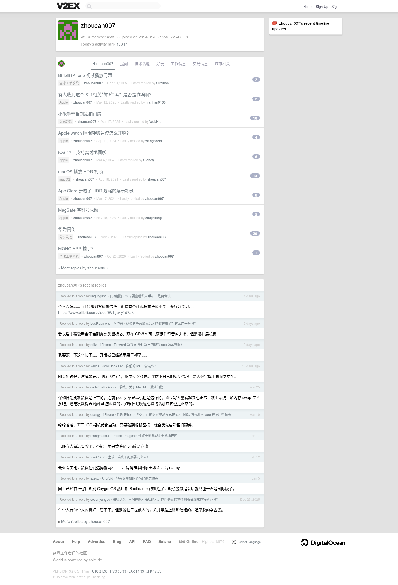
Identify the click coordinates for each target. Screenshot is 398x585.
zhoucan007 (102, 63)
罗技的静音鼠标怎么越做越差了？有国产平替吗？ (161, 323)
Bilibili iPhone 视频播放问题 (85, 75)
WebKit (155, 121)
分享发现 (65, 236)
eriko (94, 344)
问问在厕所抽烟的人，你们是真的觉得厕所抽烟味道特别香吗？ (173, 499)
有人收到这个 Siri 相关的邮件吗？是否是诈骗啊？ (106, 94)
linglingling (98, 296)
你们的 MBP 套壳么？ (141, 366)
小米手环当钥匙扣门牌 (80, 114)
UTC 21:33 (100, 571)
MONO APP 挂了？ (77, 248)
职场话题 (115, 296)
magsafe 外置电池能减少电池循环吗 (151, 435)
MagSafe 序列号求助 (78, 210)
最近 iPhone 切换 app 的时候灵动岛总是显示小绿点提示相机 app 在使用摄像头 (174, 414)
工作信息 (178, 63)
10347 (121, 44)
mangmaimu (99, 435)
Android (107, 478)
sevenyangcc (100, 499)
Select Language (248, 541)
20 (255, 233)
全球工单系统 (69, 83)
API (132, 541)
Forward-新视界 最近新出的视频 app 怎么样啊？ (149, 344)
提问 (124, 63)
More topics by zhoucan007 (85, 268)
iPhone (105, 344)
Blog (117, 541)
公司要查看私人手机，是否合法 (148, 296)
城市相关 (222, 63)
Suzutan (162, 83)
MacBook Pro (113, 366)
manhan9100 (156, 102)
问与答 (118, 323)
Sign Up (322, 6)
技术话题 (142, 63)
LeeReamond (100, 323)
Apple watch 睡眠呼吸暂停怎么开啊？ (94, 133)
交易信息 (200, 63)
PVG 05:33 (118, 571)
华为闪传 (67, 229)
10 (255, 118)
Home (307, 6)
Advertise (96, 541)
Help (76, 541)
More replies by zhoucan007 (85, 521)
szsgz (94, 478)
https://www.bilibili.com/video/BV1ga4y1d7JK (96, 312)
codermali (97, 387)
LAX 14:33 (136, 571)
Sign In (336, 6)
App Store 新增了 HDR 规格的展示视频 (96, 191)
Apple (63, 102)
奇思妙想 (65, 121)
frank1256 (97, 457)
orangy (95, 414)
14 (255, 175)
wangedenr (153, 140)
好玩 (160, 63)
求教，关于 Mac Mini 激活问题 (141, 387)
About (58, 541)
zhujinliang (153, 217)
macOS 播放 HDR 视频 (80, 171)
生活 (111, 457)
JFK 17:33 (153, 571)
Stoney (148, 160)
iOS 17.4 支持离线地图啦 (82, 152)
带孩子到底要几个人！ (133, 457)
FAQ (147, 541)
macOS (64, 179)
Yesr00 (95, 366)
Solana (164, 541)
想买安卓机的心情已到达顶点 (137, 478)
